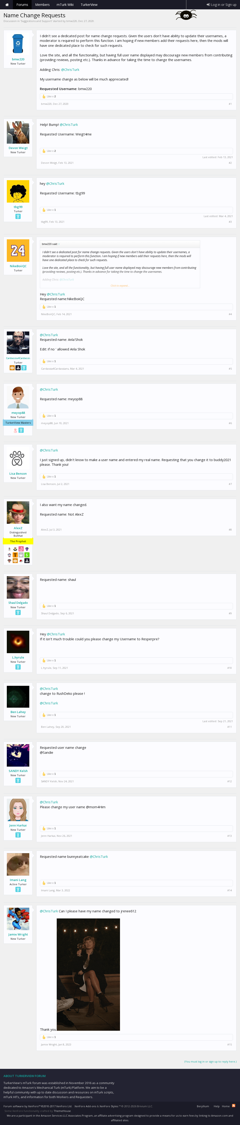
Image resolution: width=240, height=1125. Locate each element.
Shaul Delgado (18, 603)
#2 (230, 162)
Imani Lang (18, 880)
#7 (230, 484)
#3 (230, 221)
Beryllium (203, 1106)
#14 (229, 890)
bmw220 (71, 21)
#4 (230, 314)
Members (42, 4)
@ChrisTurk (70, 69)
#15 (229, 1044)
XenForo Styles (109, 1106)
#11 (229, 726)
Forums (22, 4)
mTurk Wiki (65, 4)
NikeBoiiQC (18, 266)
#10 (229, 668)
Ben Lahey (18, 712)
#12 (229, 781)
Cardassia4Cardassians (18, 358)
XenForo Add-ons (85, 1106)
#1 (230, 104)
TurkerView (89, 4)
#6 (230, 423)
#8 (230, 529)
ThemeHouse (62, 1111)
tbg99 (18, 207)
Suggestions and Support (36, 21)
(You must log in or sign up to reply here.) (210, 1061)
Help (217, 1106)
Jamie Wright (18, 934)
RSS (233, 1105)
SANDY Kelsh (18, 771)
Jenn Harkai (18, 825)
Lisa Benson (18, 473)
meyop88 (18, 413)
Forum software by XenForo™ (38, 1106)
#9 (230, 613)
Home (7, 4)
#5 (230, 368)
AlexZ (18, 528)
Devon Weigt (18, 148)
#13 (229, 835)
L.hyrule (18, 657)
